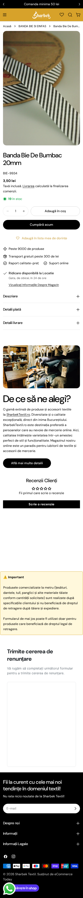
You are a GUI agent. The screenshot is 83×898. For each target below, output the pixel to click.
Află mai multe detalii (27, 463)
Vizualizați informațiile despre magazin (34, 285)
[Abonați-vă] (75, 808)
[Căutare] (70, 15)
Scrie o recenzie (41, 504)
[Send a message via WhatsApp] (9, 888)
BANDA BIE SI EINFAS (32, 26)
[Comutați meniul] (5, 15)
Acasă (7, 26)
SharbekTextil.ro (18, 414)
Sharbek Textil (25, 874)
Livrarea (28, 186)
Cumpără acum (41, 225)
